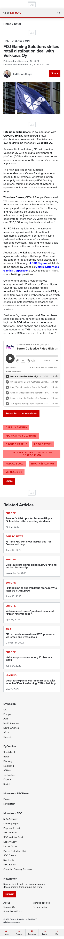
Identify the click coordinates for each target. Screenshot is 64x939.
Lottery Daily (10, 841)
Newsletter (9, 803)
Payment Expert (11, 828)
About (6, 902)
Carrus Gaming (16, 427)
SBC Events (9, 864)
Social (6, 784)
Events (7, 799)
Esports (7, 779)
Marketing (8, 765)
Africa (6, 732)
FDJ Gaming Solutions (21, 435)
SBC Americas (10, 819)
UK (4, 709)
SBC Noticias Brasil (13, 837)
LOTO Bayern (43, 444)
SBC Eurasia (9, 855)
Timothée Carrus (43, 463)
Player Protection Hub (14, 851)
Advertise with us (12, 911)
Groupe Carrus (16, 444)
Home (7, 24)
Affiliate (7, 770)
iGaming (7, 761)
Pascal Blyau (15, 463)
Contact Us (9, 907)
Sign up (9, 894)
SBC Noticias (10, 832)
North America (11, 723)
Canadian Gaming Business (17, 869)
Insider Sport (10, 846)
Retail (17, 24)
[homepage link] (12, 13)
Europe (7, 714)
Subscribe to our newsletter (21, 413)
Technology (9, 775)
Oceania (7, 737)
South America (11, 728)
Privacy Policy (40, 907)
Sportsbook (9, 752)
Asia (5, 718)
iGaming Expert (11, 823)
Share (54, 73)
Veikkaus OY (14, 472)
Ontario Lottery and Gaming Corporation (32, 454)
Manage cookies (41, 902)
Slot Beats (8, 860)
